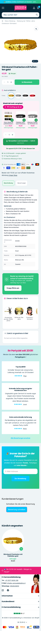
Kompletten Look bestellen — (22, 142)
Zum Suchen (36, 14)
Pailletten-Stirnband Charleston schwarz (20, 123)
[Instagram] (3, 590)
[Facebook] (8, 590)
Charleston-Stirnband (9, 23)
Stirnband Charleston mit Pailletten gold (12, 555)
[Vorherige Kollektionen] (6, 302)
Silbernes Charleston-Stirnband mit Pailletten (32, 123)
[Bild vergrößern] (36, 29)
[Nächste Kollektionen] (6, 324)
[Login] (34, 8)
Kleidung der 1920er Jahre (26, 21)
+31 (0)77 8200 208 (11, 580)
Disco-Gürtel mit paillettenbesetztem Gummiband (8, 123)
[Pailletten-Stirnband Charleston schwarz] (25, 95)
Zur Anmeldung (20, 478)
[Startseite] (2, 21)
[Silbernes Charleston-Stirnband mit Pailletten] (18, 95)
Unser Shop (13, 175)
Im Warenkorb (27, 82)
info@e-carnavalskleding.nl (16, 583)
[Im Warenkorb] (12, 120)
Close (20, 596)
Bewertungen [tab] (21, 183)
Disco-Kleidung (10, 21)
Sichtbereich (3, 8)
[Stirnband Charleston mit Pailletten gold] (11, 95)
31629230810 (14, 586)
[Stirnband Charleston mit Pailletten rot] (32, 95)
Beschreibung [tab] (8, 183)
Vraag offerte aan (13, 288)
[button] (11, 82)
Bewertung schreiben (16, 509)
